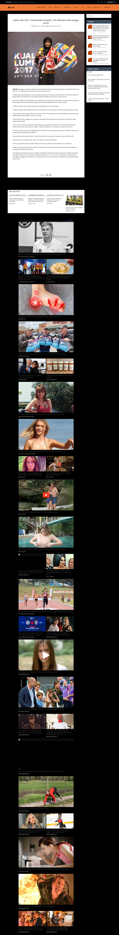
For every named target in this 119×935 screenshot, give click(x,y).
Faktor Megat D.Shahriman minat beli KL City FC (99, 80)
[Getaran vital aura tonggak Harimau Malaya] (74, 200)
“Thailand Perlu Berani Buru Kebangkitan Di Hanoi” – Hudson (101, 60)
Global (76, 7)
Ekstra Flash (96, 7)
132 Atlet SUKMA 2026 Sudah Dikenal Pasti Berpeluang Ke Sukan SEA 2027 (101, 37)
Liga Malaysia (67, 7)
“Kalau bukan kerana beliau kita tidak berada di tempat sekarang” (99, 93)
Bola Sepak (102, 54)
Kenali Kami (107, 7)
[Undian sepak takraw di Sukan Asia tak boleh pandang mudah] (55, 195)
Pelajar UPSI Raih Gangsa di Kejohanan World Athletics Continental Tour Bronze (36, 200)
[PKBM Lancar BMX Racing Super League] (90, 46)
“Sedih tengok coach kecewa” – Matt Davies (98, 99)
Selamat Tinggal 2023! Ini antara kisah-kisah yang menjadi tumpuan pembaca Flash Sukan (98, 87)
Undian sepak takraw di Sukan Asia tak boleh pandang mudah (54, 200)
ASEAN (101, 63)
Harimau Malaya (40, 7)
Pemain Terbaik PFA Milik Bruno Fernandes (100, 52)
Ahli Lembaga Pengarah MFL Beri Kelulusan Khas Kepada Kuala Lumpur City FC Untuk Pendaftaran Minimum (101, 28)
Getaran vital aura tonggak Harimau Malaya (74, 208)
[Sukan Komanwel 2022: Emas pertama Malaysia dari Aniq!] (17, 195)
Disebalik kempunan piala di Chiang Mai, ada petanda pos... (27, 2)
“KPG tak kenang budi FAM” (95, 75)
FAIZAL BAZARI (41, 26)
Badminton (57, 7)
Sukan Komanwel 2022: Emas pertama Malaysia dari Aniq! (16, 200)
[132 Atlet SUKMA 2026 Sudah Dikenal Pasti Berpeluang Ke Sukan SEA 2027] (90, 37)
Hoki (50, 7)
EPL (83, 7)
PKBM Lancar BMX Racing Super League (100, 45)
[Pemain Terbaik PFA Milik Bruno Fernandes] (90, 53)
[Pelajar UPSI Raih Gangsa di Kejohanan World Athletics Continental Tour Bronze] (36, 195)
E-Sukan (88, 7)
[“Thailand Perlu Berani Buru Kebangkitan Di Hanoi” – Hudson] (90, 60)
